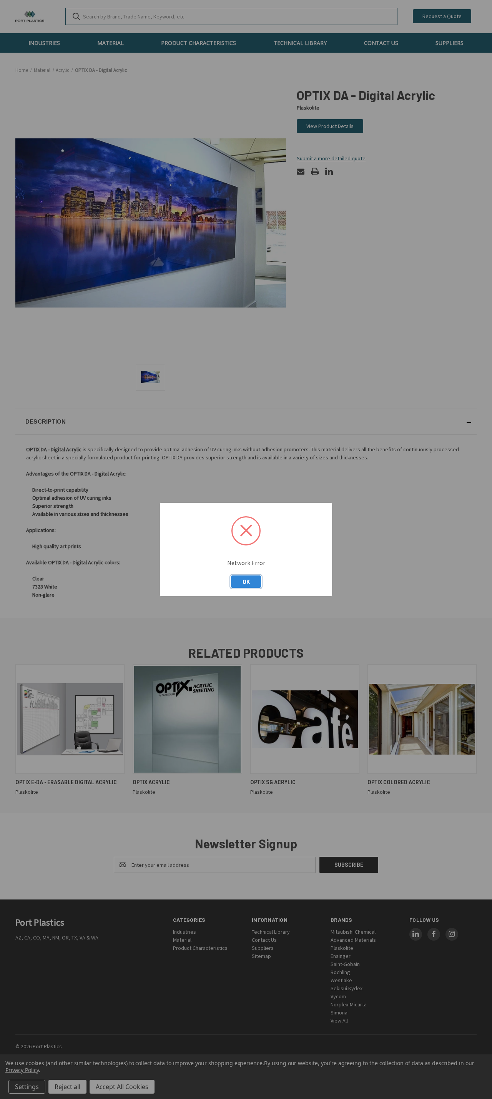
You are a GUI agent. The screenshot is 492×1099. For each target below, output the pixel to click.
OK (246, 581)
